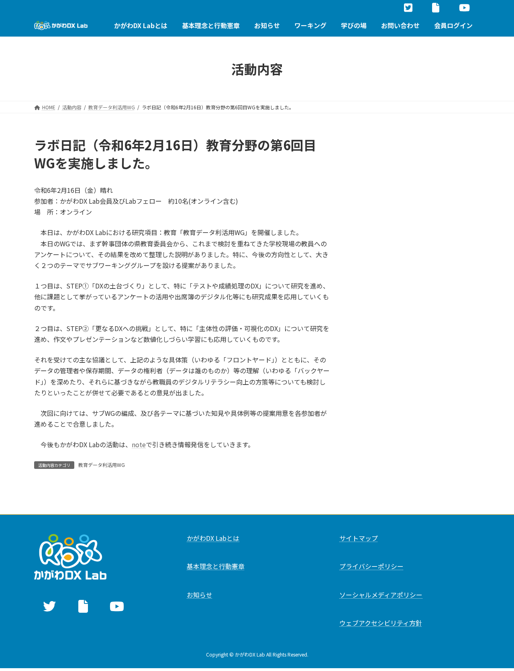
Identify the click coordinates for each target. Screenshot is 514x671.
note (139, 444)
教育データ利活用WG (101, 464)
